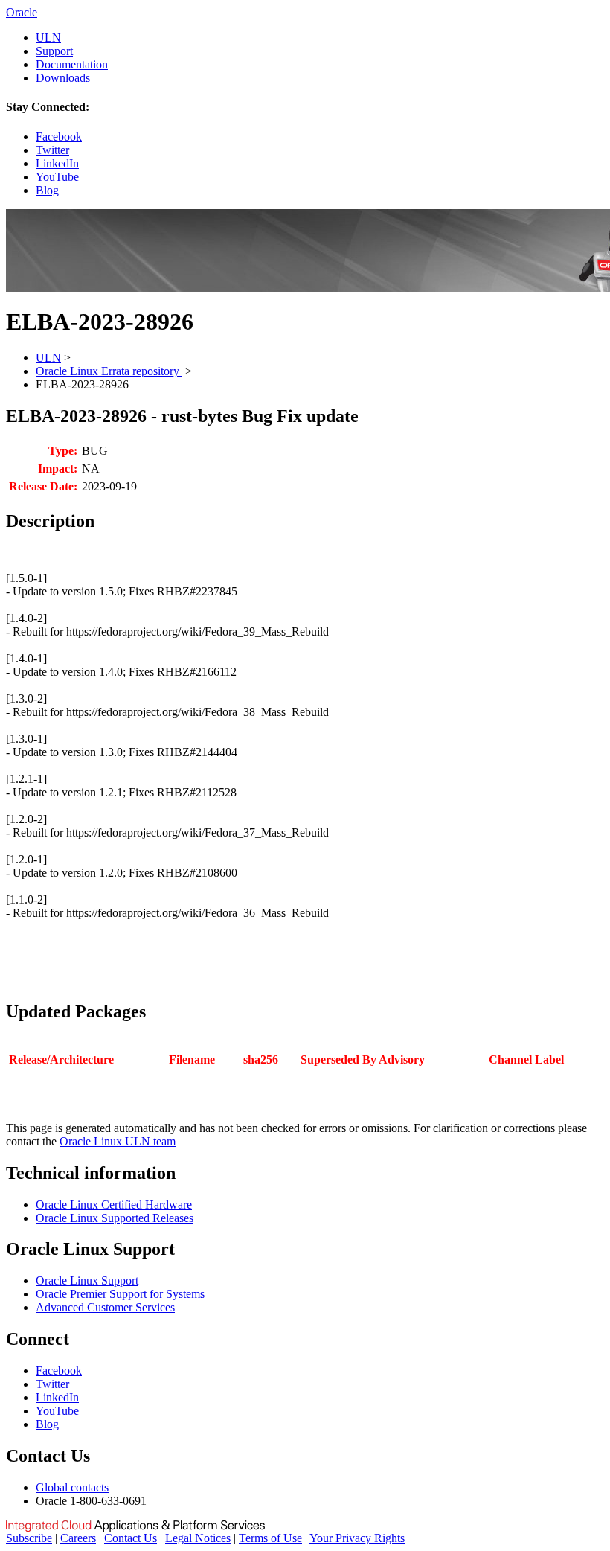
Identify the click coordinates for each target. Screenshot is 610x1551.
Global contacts (72, 1487)
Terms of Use (270, 1538)
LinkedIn (57, 163)
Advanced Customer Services (105, 1307)
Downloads (63, 77)
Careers (78, 1538)
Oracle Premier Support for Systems (120, 1294)
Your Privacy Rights (357, 1538)
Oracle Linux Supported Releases (114, 1218)
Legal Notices (198, 1538)
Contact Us (130, 1538)
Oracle (21, 12)
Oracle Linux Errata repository (109, 371)
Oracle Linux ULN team (118, 1141)
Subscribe (29, 1538)
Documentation (72, 64)
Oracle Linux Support (87, 1280)
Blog (47, 190)
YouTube (57, 176)
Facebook (59, 136)
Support (54, 51)
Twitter (52, 150)
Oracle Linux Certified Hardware (114, 1204)
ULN (48, 37)
